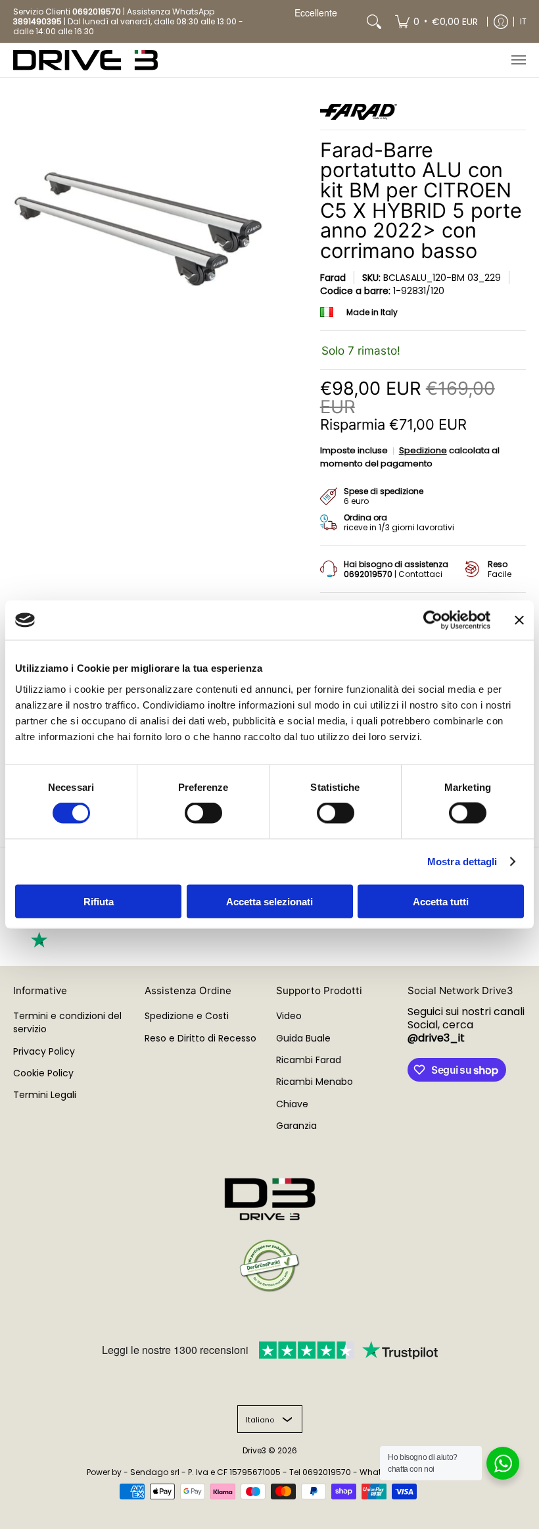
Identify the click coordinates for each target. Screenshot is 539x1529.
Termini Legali (44, 1094)
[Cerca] (374, 21)
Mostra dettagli (462, 861)
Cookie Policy (43, 1073)
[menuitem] (436, 21)
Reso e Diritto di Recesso (200, 1038)
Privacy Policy (44, 1051)
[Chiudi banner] (519, 620)
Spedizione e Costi (187, 1015)
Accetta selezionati (269, 901)
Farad (333, 277)
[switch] (203, 813)
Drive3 (254, 1450)
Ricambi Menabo (314, 1081)
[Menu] (518, 60)
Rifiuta (98, 901)
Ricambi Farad (308, 1059)
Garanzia (296, 1125)
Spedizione (423, 450)
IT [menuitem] (523, 21)
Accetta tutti (441, 901)
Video (289, 1015)
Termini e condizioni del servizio (67, 1022)
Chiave (292, 1104)
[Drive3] (85, 60)
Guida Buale (303, 1038)
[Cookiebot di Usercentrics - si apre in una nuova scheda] (432, 620)
